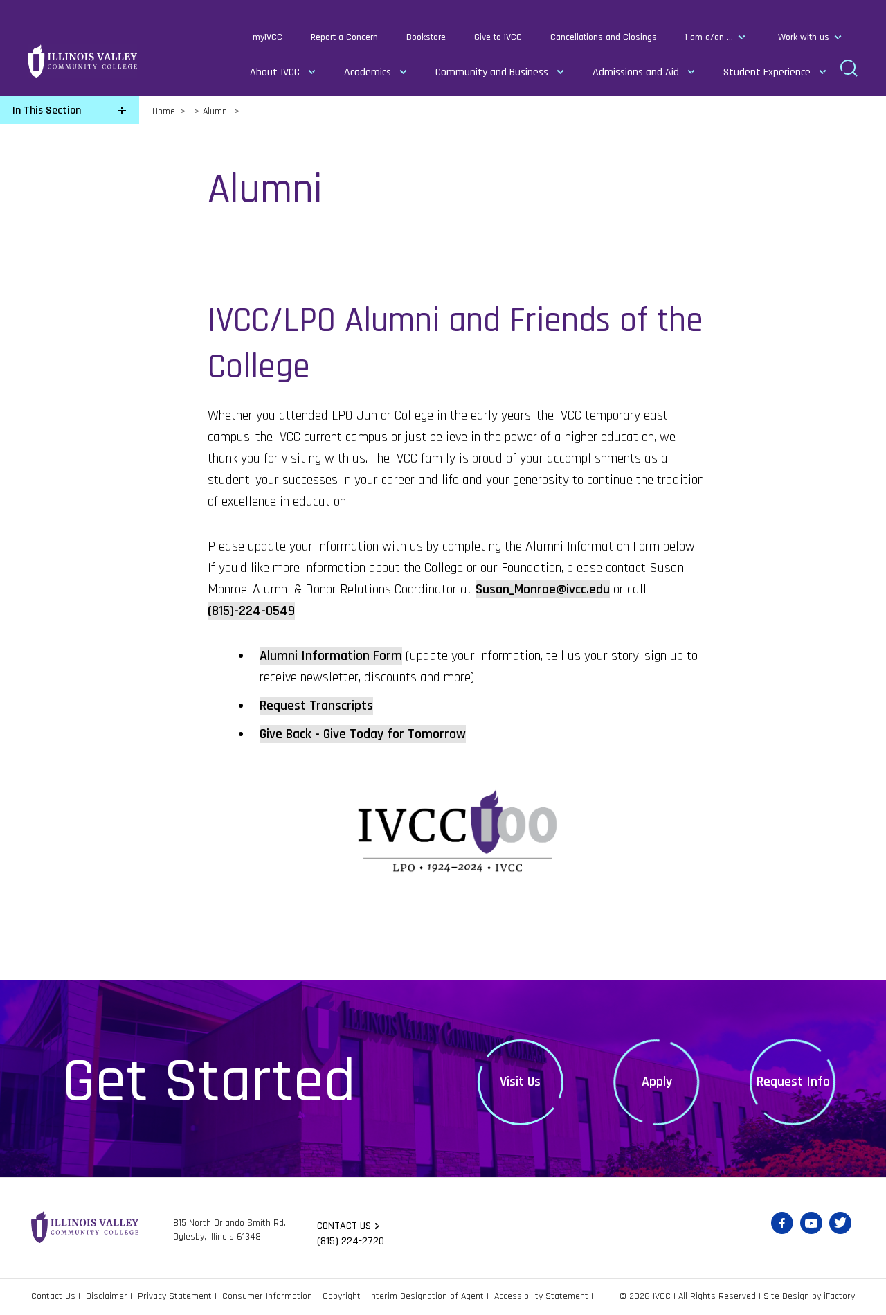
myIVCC (267, 37)
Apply (657, 1082)
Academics (367, 72)
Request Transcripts (316, 706)
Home (163, 111)
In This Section (46, 110)
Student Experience (767, 72)
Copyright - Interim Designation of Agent (403, 1296)
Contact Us (53, 1296)
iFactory (839, 1296)
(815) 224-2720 (350, 1241)
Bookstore (426, 37)
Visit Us (520, 1082)
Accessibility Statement (541, 1296)
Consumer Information (267, 1296)
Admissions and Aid (636, 72)
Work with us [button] (803, 37)
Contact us (344, 1226)
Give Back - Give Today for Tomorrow (363, 734)
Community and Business (491, 72)
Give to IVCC (498, 37)
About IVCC (275, 72)
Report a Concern (344, 37)
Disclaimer (106, 1296)
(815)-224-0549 (251, 611)
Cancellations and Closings (603, 37)
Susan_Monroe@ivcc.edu (543, 589)
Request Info (793, 1082)
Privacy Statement (175, 1296)
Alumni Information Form (331, 656)
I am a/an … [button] (709, 37)
